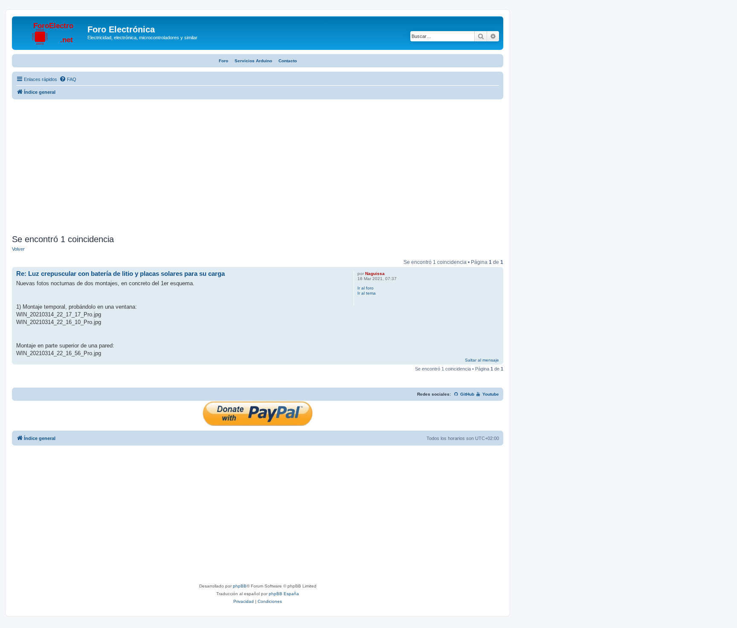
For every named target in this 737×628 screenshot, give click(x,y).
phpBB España (284, 593)
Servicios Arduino (253, 60)
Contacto (288, 60)
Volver (18, 249)
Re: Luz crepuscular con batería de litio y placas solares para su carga (120, 273)
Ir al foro (365, 288)
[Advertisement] (257, 168)
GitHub (466, 394)
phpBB (240, 586)
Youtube (490, 394)
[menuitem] (67, 79)
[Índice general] (50, 32)
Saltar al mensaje (482, 360)
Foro (223, 60)
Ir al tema (366, 293)
